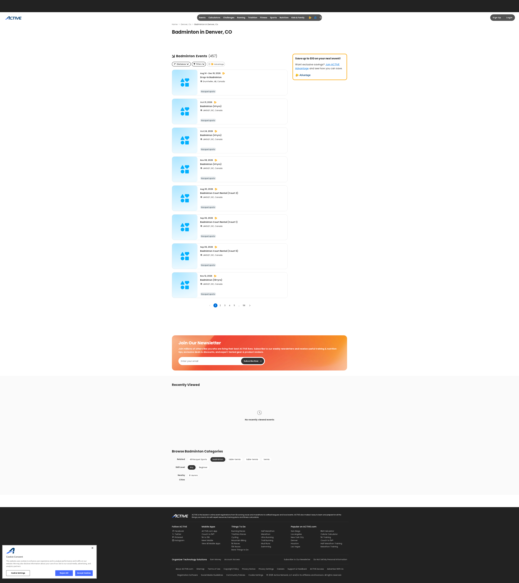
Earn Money (215, 559)
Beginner (203, 467)
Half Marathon (268, 531)
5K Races (235, 543)
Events (202, 17)
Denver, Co (186, 24)
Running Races (238, 531)
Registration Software (187, 575)
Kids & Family (297, 17)
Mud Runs (265, 543)
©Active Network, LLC (279, 575)
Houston (295, 543)
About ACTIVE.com (184, 569)
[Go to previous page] (210, 305)
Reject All (64, 573)
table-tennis (235, 459)
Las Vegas (295, 546)
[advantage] (310, 17)
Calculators (214, 17)
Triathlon (252, 17)
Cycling (234, 537)
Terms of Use (214, 569)
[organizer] (315, 17)
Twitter (178, 534)
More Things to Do (240, 549)
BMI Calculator (327, 531)
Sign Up (497, 17)
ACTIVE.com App (209, 531)
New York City (297, 537)
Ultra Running (267, 537)
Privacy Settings (266, 569)
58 (244, 305)
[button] (199, 64)
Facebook (179, 531)
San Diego (295, 531)
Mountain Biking (238, 540)
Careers (280, 569)
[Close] (92, 548)
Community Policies (235, 575)
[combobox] (181, 64)
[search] (320, 17)
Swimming (266, 546)
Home (175, 24)
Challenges (228, 17)
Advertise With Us (335, 569)
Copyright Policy (231, 569)
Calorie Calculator (329, 534)
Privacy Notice (248, 569)
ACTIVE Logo (177, 515)
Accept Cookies (84, 573)
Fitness (263, 17)
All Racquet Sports (198, 459)
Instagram (179, 540)
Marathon (265, 534)
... (239, 305)
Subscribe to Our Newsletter (297, 559)
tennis (267, 459)
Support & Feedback (297, 569)
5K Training (326, 537)
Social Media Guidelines (212, 575)
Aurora (194, 475)
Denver (294, 540)
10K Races (235, 546)
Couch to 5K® (208, 534)
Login (509, 17)
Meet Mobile (207, 540)
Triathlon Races (238, 534)
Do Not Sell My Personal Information (330, 559)
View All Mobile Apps (211, 543)
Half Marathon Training (331, 543)
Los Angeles (296, 534)
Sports (273, 17)
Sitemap (200, 569)
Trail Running (267, 540)
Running (241, 17)
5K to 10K (206, 537)
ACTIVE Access (317, 569)
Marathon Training (329, 546)
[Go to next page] (250, 305)
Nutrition (284, 17)
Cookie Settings (18, 573)
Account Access (232, 559)
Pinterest (179, 537)
